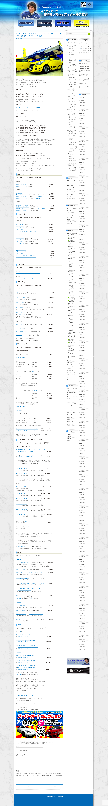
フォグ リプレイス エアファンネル (72, 115)
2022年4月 (82, 226)
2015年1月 (82, 451)
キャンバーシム (20, 224)
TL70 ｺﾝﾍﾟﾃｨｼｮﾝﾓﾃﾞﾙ (71, 293)
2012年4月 (82, 533)
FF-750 (71, 276)
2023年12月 (83, 175)
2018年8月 (82, 340)
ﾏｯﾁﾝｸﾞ (69, 223)
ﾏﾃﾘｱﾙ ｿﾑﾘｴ (70, 198)
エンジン (69, 51)
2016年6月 (82, 407)
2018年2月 (82, 355)
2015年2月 (82, 448)
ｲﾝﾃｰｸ (70, 62)
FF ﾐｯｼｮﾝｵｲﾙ (72, 254)
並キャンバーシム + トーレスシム (25, 255)
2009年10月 (83, 610)
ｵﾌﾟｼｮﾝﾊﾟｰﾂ (70, 212)
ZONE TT (34, 371)
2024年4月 (82, 164)
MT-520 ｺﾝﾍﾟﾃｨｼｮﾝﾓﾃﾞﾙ (71, 298)
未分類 (68, 419)
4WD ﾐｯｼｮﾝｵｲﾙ (72, 234)
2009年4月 (82, 626)
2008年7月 (82, 649)
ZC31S (19, 559)
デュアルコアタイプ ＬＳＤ (23, 605)
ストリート (70, 187)
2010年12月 (83, 574)
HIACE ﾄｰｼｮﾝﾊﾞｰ (71, 396)
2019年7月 (82, 311)
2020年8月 (82, 278)
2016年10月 (83, 396)
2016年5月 (82, 409)
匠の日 (68, 415)
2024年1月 (82, 172)
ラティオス (70, 412)
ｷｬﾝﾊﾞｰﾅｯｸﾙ (71, 79)
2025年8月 (82, 126)
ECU (70, 52)
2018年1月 (82, 358)
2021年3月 (82, 260)
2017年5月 (82, 378)
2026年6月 (82, 100)
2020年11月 (83, 270)
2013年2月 (82, 507)
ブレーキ (69, 90)
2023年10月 (83, 180)
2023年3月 (82, 198)
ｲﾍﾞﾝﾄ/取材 (71, 170)
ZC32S (19, 602)
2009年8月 (82, 616)
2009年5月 (82, 623)
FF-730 (30, 598)
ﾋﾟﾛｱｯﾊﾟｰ (71, 88)
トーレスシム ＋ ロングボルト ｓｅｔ (26, 231)
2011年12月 (83, 543)
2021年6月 (82, 252)
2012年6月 (82, 528)
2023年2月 (82, 200)
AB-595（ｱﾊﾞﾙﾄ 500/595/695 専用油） (71, 344)
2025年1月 (82, 141)
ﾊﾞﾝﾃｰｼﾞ (69, 370)
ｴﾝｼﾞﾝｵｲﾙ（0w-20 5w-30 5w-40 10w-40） (72, 337)
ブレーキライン (72, 101)
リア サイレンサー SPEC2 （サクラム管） (28, 273)
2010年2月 (82, 600)
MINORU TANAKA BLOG (58, 796)
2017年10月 (83, 365)
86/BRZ (19, 410)
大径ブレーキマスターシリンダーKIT (72, 106)
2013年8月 (82, 494)
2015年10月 (83, 427)
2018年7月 (82, 342)
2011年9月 (82, 551)
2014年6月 (82, 469)
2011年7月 (82, 556)
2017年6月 (82, 376)
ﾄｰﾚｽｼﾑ (70, 86)
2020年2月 (82, 293)
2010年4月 (82, 595)
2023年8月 (82, 185)
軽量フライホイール (21, 569)
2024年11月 (83, 146)
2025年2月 (82, 139)
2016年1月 (82, 420)
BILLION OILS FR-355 (21, 493)
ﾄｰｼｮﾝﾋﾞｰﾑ (71, 84)
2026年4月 (82, 105)
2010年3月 (82, 597)
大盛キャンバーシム (21, 251)
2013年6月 (82, 497)
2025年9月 (82, 123)
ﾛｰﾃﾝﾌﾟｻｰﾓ (69, 379)
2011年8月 (82, 554)
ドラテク (69, 408)
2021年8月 (82, 247)
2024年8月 (82, 154)
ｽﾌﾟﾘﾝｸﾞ (71, 81)
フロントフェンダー (21, 297)
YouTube (69, 399)
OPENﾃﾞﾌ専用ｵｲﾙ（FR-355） (71, 311)
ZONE (68, 440)
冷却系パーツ (70, 109)
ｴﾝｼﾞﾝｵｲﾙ (71, 64)
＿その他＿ (70, 165)
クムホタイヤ (70, 403)
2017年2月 (82, 386)
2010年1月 (82, 603)
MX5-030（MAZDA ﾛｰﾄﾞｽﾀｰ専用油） (71, 355)
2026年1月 (82, 113)
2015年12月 (83, 422)
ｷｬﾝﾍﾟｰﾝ (69, 196)
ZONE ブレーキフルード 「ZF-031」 (26, 430)
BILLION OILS (22, 546)
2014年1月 (82, 481)
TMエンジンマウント (21, 184)
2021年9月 (82, 244)
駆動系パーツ (70, 130)
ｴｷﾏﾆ (70, 46)
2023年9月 (82, 182)
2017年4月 (82, 381)
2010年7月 (82, 587)
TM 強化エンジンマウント (22, 205)
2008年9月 (82, 644)
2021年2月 (82, 262)
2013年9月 (82, 492)
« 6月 (80, 58)
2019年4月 (82, 319)
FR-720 (71, 317)
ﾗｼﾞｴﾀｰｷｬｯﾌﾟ (70, 374)
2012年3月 (82, 536)
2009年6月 (82, 621)
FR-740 (71, 320)
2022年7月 (82, 219)
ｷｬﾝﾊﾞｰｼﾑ (71, 77)
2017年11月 (83, 363)
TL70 (71, 287)
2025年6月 (82, 128)
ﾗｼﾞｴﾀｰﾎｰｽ (71, 127)
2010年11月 (83, 577)
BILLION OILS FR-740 (21, 504)
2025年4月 (82, 133)
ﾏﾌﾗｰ (70, 48)
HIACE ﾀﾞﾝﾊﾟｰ (70, 394)
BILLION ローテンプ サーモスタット (25, 640)
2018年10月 (83, 335)
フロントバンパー (20, 292)
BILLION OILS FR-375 (21, 499)
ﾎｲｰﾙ (70, 156)
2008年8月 (82, 646)
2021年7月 (82, 249)
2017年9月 (82, 368)
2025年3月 (82, 136)
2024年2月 (82, 170)
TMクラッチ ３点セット (38, 583)
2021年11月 (83, 239)
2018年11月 (83, 332)
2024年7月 (82, 157)
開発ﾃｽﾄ (69, 194)
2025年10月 (83, 121)
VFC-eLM (69, 362)
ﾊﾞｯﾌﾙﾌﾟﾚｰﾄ (71, 69)
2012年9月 (82, 520)
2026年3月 (82, 108)
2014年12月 (83, 453)
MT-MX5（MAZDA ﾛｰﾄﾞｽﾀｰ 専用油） (71, 302)
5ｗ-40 (26, 521)
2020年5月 (82, 286)
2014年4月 (82, 474)
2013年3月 (82, 505)
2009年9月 (82, 613)
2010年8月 (82, 585)
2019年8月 (82, 309)
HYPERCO (69, 438)
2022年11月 (83, 208)
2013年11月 (83, 487)
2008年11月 (83, 639)
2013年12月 (83, 484)
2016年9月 (82, 399)
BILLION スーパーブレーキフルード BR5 (27, 429)
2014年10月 (83, 458)
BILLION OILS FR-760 (21, 509)
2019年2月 (82, 324)
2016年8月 (82, 402)
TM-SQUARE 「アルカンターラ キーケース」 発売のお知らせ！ (84, 85)
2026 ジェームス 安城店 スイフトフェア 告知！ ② (84, 79)
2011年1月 (82, 572)
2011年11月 (83, 546)
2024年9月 (82, 151)
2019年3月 (82, 322)
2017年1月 (82, 389)
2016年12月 (83, 391)
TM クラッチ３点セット (22, 578)
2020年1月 (82, 296)
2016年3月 (82, 414)
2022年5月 (82, 224)
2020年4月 (82, 288)
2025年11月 (83, 118)
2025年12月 (83, 115)
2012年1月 (82, 541)
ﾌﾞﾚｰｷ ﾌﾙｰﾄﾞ (70, 372)
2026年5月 (82, 102)
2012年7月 (82, 525)
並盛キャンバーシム (21, 250)
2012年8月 (82, 523)
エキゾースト (70, 45)
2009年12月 (83, 605)
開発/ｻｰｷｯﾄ (71, 169)
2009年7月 (82, 618)
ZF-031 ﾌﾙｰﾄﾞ (70, 181)
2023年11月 (83, 177)
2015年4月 (82, 443)
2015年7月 (82, 435)
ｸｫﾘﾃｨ (68, 217)
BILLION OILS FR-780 (21, 514)
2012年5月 (82, 530)
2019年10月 (83, 304)
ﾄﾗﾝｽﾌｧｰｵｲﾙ (72, 248)
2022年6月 (82, 221)
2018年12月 (83, 329)
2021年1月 (82, 265)
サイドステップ (20, 302)
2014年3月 (82, 476)
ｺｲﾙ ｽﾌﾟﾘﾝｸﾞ (70, 219)
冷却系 (19, 624)
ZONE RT (37, 390)
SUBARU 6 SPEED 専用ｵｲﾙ (71, 242)
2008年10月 (83, 641)
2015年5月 (82, 440)
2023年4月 (82, 195)
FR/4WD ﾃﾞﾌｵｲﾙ (72, 306)
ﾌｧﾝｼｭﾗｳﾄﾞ (71, 126)
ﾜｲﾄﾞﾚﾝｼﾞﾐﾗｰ (72, 163)
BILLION (69, 434)
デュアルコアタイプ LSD (22, 562)
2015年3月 (82, 445)
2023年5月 (82, 193)
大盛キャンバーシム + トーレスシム (26, 257)
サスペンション (71, 71)
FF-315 (19, 598)
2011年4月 (82, 564)
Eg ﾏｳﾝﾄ (70, 56)
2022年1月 (82, 234)
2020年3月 (82, 291)
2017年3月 (82, 384)
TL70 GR (72, 288)
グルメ (68, 405)
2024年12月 (83, 144)
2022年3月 (82, 229)
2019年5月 (82, 316)
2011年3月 (82, 567)
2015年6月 (82, 438)
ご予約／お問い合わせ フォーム (24, 695)
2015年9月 (82, 430)
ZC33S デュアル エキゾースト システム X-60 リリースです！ (84, 65)
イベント (69, 401)
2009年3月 (82, 628)
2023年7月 (82, 188)
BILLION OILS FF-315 (21, 474)
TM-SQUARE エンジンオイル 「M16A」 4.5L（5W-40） (31, 449)
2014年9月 (82, 461)
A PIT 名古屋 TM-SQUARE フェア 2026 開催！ (84, 70)
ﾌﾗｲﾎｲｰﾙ (71, 144)
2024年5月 (82, 162)
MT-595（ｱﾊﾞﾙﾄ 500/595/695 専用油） (71, 265)
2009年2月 (82, 631)
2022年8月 (82, 216)
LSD (70, 132)
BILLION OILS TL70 (21, 487)
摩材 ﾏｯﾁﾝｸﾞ (70, 192)
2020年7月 (82, 280)
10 (79, 48)
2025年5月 (82, 131)
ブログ (68, 410)
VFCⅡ (68, 364)
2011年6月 (82, 559)
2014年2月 (82, 479)
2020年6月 (82, 283)
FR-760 (71, 322)
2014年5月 (82, 471)
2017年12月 (83, 360)
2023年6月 (82, 190)
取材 (68, 210)
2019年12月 (83, 298)
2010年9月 (82, 582)
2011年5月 (82, 561)
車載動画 (69, 421)
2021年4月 (82, 257)
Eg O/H (70, 54)
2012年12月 (83, 512)
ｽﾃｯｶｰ (70, 155)
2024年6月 (82, 159)
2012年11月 (83, 515)
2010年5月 (82, 592)
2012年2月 (82, 538)
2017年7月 (82, 373)
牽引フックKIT (72, 151)
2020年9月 (82, 275)
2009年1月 (82, 634)
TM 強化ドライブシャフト (23, 595)
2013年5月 (82, 500)
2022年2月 (82, 231)
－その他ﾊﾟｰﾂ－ (71, 147)
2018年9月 (82, 337)
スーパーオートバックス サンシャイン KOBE (28, 107)
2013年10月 (83, 489)
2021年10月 (83, 242)
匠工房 (68, 417)
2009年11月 (83, 608)
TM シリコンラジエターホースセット (26, 635)
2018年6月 (82, 345)
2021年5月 (82, 255)
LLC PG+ (19, 674)
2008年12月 (83, 636)
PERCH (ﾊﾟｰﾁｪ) (71, 208)
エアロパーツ (70, 42)
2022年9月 (82, 213)
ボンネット (19, 335)
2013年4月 (82, 502)
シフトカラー (39, 196)
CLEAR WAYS (70, 392)
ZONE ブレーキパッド (21, 357)
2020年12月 (83, 267)
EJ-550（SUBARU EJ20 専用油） (71, 349)
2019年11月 (83, 301)
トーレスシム (19, 229)
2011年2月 (82, 569)
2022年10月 (83, 211)
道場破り (69, 424)
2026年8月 (82, 97)
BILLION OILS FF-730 (21, 468)
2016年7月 (82, 404)
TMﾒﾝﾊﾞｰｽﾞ (71, 167)
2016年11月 (83, 394)
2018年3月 (82, 353)
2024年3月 (82, 167)
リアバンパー (19, 307)
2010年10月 (83, 579)
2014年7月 (82, 466)
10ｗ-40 (27, 526)
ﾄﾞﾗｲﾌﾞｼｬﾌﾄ (71, 142)
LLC (69, 111)
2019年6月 (82, 314)
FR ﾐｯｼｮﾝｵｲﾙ (72, 282)
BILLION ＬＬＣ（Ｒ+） (24, 636)
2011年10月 (83, 549)
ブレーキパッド (72, 95)
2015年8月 (82, 432)
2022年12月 (83, 206)
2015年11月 (83, 425)
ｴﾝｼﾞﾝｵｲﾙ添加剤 (72, 66)
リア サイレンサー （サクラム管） (25, 278)
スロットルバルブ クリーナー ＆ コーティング (72, 59)
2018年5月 (82, 347)
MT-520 (71, 296)
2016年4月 (82, 412)
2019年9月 (82, 306)
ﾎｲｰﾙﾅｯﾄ (71, 158)
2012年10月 (83, 518)
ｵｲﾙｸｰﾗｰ (71, 124)
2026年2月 (82, 110)
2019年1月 (82, 327)
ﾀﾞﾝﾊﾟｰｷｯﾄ (71, 82)
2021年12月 (83, 237)
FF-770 (71, 279)
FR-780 (71, 325)
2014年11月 (83, 456)
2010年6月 (82, 590)
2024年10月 (83, 149)
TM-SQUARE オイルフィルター (25, 451)
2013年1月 (82, 510)
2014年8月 (82, 463)
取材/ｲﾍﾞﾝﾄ (70, 189)
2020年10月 (83, 273)
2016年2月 (82, 417)
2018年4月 (82, 350)
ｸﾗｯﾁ (70, 141)
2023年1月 (82, 203)
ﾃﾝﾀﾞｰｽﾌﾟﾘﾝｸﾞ (70, 221)
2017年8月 (82, 371)
